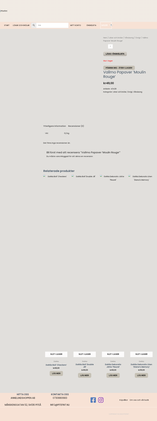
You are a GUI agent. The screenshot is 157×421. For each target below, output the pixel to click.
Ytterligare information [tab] (54, 126)
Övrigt (138, 38)
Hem (105, 38)
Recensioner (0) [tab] (76, 126)
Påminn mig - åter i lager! (119, 68)
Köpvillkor (123, 400)
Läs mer (56, 373)
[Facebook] (93, 400)
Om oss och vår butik (139, 400)
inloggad (64, 156)
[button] (82, 25)
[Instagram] (101, 400)
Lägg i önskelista (115, 54)
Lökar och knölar (116, 38)
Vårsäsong (129, 38)
